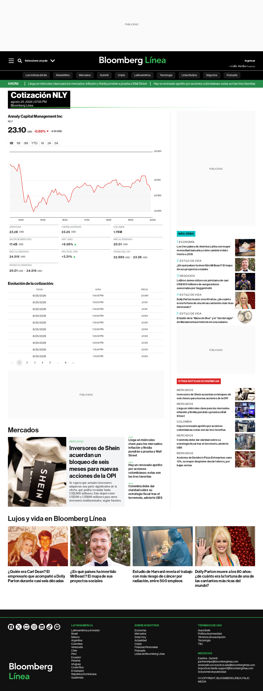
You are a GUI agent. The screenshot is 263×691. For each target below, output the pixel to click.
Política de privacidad (210, 633)
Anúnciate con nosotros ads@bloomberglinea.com (226, 665)
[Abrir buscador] (19, 61)
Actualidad (141, 640)
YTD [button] (34, 143)
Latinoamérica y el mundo (85, 630)
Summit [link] (104, 75)
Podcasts (140, 650)
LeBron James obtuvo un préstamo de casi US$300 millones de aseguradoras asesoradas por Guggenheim (202, 284)
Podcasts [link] (232, 75)
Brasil (74, 633)
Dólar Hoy (140, 637)
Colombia (76, 643)
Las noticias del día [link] (36, 75)
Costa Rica (77, 667)
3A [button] (49, 143)
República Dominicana (83, 674)
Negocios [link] (211, 75)
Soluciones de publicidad (212, 671)
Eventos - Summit (208, 658)
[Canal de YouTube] (26, 627)
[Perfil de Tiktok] (49, 627)
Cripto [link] (121, 75)
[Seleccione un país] (52, 61)
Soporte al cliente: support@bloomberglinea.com (225, 668)
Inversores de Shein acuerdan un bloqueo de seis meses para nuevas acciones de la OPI (94, 462)
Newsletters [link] (63, 75)
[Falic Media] (232, 66)
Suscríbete (204, 630)
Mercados (23, 430)
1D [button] (11, 143)
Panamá (75, 660)
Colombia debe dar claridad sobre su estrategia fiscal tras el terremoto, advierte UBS (145, 492)
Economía (140, 630)
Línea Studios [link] (189, 75)
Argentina (76, 640)
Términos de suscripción (211, 637)
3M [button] (26, 143)
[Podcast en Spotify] (57, 627)
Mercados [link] (85, 75)
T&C (200, 643)
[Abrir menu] (11, 61)
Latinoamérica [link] (142, 75)
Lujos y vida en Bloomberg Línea (57, 519)
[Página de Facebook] (11, 627)
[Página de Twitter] (19, 627)
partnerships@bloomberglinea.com (218, 661)
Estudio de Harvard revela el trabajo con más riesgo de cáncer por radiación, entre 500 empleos (163, 576)
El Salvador (77, 670)
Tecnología (204, 640)
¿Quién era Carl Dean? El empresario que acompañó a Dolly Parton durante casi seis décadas (36, 576)
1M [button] (18, 143)
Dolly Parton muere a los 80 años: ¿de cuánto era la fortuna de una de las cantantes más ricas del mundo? (205, 303)
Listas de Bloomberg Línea (150, 653)
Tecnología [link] (166, 75)
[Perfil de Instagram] (34, 627)
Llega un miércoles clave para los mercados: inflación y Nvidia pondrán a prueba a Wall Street (76, 84)
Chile (74, 650)
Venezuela (77, 647)
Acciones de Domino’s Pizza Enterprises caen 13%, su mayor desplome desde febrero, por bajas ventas (204, 461)
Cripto (138, 643)
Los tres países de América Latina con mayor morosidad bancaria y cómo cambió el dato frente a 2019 (203, 250)
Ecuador (76, 657)
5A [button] (56, 143)
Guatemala (77, 677)
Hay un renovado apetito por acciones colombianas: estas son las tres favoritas (193, 84)
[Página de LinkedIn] (42, 627)
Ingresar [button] (250, 60)
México (75, 637)
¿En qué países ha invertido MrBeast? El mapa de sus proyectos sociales (93, 576)
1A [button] (42, 143)
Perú (73, 653)
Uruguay (76, 664)
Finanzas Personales (146, 647)
